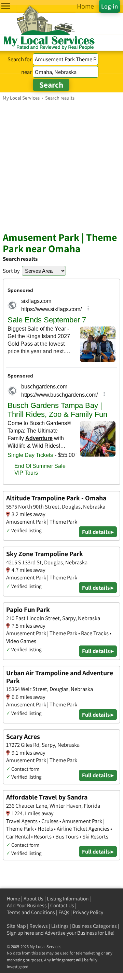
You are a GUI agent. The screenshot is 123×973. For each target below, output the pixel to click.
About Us (33, 898)
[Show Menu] (5, 6)
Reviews (38, 926)
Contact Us (62, 905)
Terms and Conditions (31, 912)
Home (13, 898)
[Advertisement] (61, 166)
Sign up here (20, 933)
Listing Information (67, 898)
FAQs (63, 912)
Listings (60, 926)
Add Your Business (27, 905)
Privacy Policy (88, 912)
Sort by (11, 270)
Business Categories (94, 926)
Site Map (16, 926)
